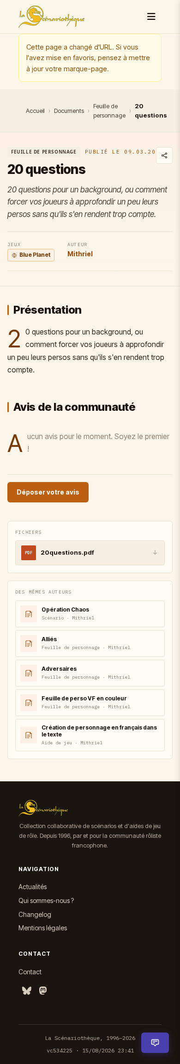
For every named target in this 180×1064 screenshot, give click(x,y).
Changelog (34, 914)
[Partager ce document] (164, 155)
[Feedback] (155, 1043)
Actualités (32, 887)
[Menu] (151, 16)
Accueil (35, 110)
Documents (69, 110)
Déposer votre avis (48, 492)
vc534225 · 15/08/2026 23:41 (90, 1050)
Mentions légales (42, 928)
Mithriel (80, 254)
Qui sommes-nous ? (46, 900)
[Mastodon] (43, 991)
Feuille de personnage (109, 110)
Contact (30, 972)
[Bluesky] (26, 991)
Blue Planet (34, 254)
